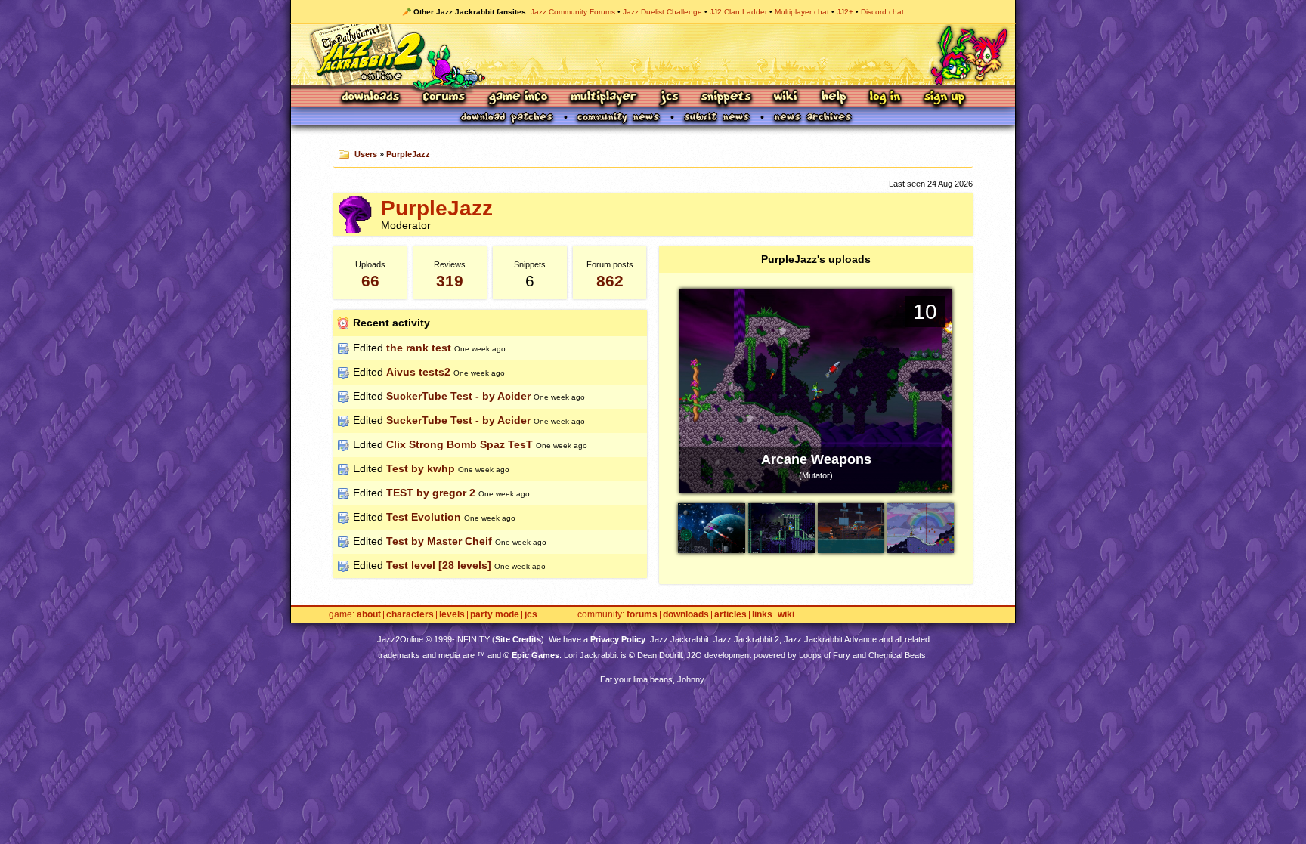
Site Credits (518, 639)
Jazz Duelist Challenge (662, 12)
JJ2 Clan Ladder (738, 12)
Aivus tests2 (418, 372)
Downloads (371, 98)
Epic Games (535, 655)
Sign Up (944, 98)
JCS (669, 98)
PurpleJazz (408, 154)
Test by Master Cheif (439, 541)
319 (449, 280)
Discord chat (882, 12)
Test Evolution (423, 517)
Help (833, 98)
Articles (730, 615)
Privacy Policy (617, 639)
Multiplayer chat (802, 12)
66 (370, 280)
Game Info (518, 98)
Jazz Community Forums (573, 12)
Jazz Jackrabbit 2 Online (652, 54)
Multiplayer (603, 98)
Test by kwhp (420, 468)
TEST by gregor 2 (430, 493)
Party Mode (494, 615)
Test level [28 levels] (438, 565)
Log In (885, 98)
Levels (452, 615)
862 (610, 280)
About (369, 615)
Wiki (786, 98)
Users (365, 154)
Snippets (726, 98)
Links (762, 615)
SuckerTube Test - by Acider (458, 396)
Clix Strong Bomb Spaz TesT (459, 444)
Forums (444, 98)
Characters (410, 615)
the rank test (418, 348)
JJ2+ (845, 12)
